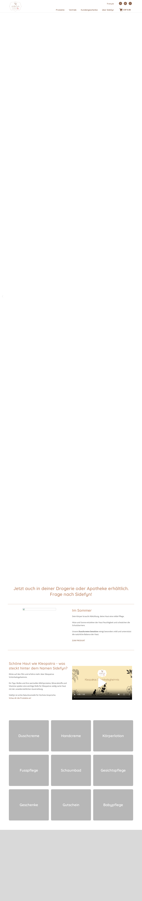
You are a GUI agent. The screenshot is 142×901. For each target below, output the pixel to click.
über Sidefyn (108, 10)
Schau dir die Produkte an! (20, 698)
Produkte (60, 10)
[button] (2, 296)
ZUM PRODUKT (78, 640)
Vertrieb (72, 10)
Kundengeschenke (89, 10)
